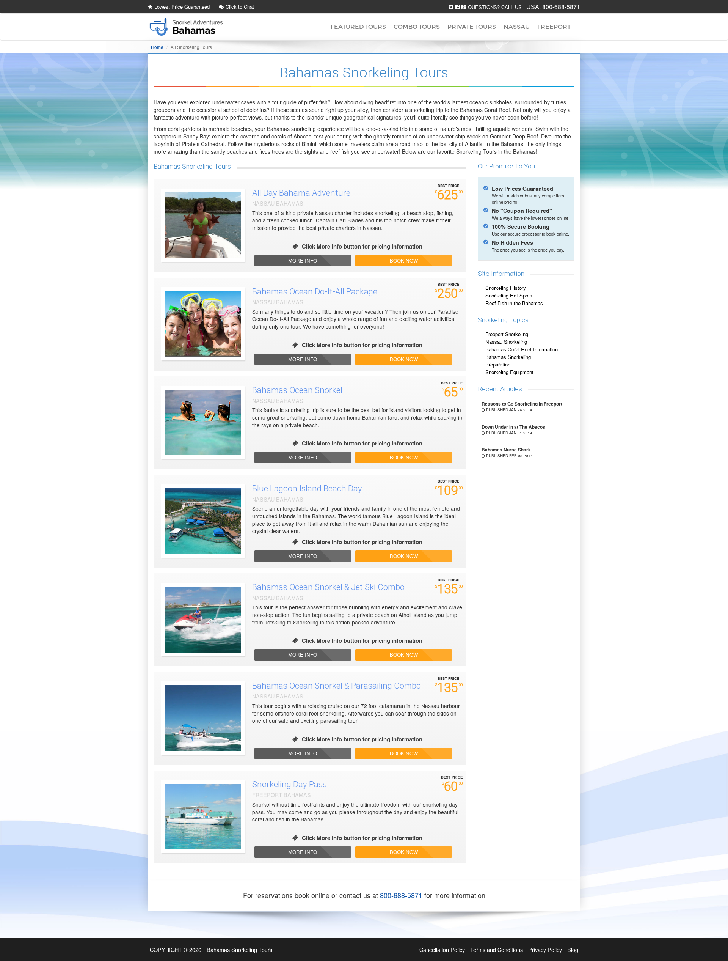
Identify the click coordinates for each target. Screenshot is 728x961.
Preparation (497, 364)
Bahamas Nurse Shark (506, 449)
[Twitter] (451, 7)
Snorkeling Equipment (509, 372)
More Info (302, 260)
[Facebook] (457, 7)
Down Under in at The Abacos (513, 426)
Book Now (404, 260)
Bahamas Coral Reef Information (521, 349)
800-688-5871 (561, 6)
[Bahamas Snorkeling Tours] (186, 27)
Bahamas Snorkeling (508, 356)
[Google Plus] (463, 7)
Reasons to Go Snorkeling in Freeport (522, 403)
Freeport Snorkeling (506, 334)
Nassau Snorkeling (506, 341)
